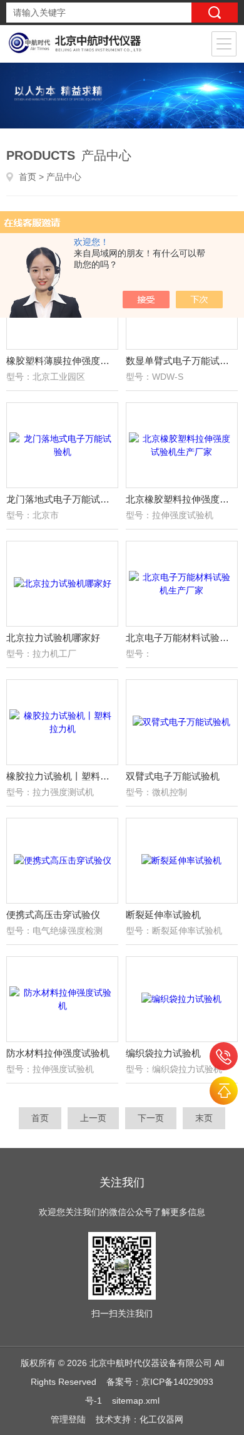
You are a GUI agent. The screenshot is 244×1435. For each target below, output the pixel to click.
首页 (27, 177)
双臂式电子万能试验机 (173, 776)
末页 (204, 1118)
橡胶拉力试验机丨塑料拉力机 (62, 776)
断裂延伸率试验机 (163, 914)
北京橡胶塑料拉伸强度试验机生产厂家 (182, 499)
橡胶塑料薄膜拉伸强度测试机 (62, 360)
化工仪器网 (161, 1419)
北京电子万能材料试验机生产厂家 (182, 637)
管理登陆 (68, 1419)
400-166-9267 (224, 1056)
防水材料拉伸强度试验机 (57, 1053)
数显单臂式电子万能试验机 (182, 360)
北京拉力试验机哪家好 (53, 637)
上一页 (93, 1118)
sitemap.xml (136, 1401)
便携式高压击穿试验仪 (53, 914)
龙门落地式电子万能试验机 (62, 499)
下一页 (151, 1118)
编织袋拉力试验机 (163, 1053)
